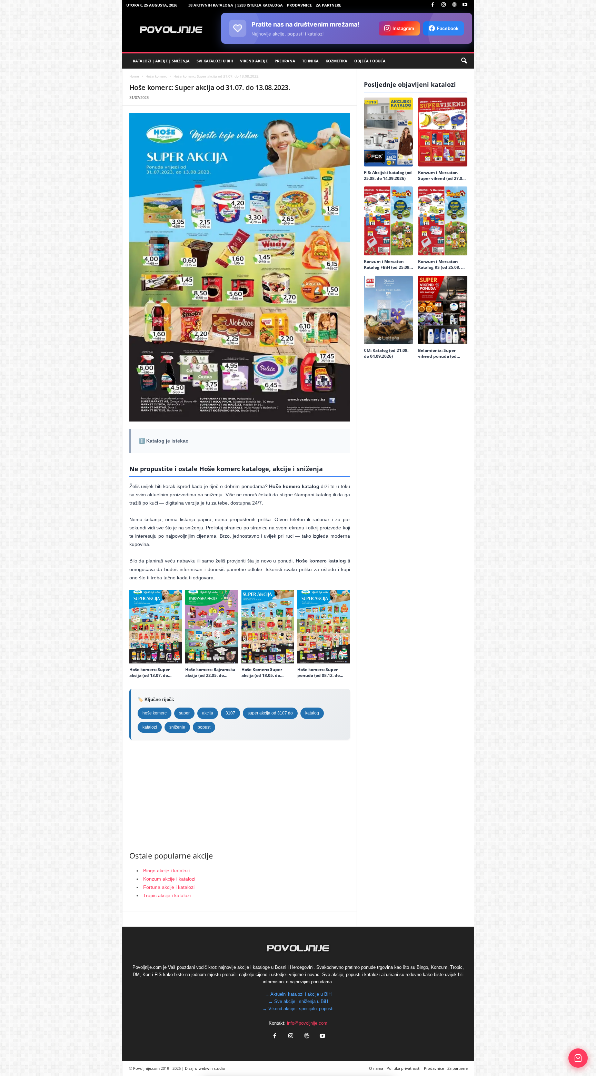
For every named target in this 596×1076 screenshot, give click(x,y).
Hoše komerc (156, 76)
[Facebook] (433, 5)
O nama (376, 1068)
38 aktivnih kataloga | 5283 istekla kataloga (235, 5)
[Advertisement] (239, 795)
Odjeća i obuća (370, 60)
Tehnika (310, 60)
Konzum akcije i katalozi (169, 879)
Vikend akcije (254, 60)
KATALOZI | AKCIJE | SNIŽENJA (161, 60)
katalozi (149, 727)
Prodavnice (299, 5)
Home (134, 76)
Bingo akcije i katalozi (166, 870)
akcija (207, 713)
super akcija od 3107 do (270, 713)
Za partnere (328, 5)
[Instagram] (443, 5)
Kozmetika (336, 60)
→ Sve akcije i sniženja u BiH (298, 1001)
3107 (230, 713)
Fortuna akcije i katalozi (169, 887)
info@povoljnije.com (307, 1023)
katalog (312, 713)
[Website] (454, 5)
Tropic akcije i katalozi (167, 895)
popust (204, 727)
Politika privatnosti (403, 1068)
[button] (463, 61)
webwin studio (212, 1068)
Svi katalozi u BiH (215, 60)
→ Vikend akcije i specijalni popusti (298, 1008)
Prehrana (285, 60)
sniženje (177, 727)
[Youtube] (465, 5)
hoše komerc (154, 713)
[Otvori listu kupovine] (578, 1058)
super (184, 713)
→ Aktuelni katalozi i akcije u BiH (298, 994)
